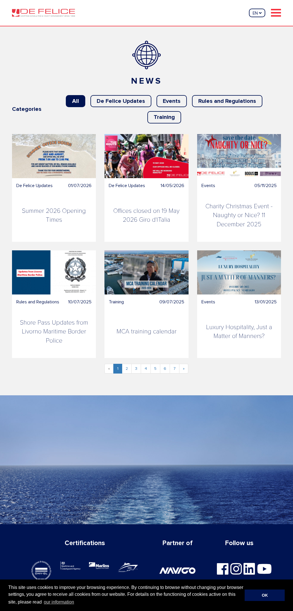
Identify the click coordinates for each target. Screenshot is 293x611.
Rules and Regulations (227, 101)
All (75, 101)
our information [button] (59, 602)
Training (164, 117)
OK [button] (265, 595)
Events (172, 101)
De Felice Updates (121, 101)
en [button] (256, 13)
